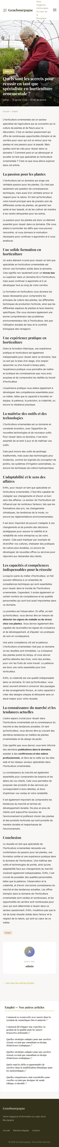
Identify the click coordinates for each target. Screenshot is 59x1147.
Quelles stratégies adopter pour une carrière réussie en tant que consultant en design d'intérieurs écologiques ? (28, 1042)
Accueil (6, 111)
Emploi (8, 71)
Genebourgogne (18, 10)
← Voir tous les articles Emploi (18, 983)
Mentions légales (21, 1130)
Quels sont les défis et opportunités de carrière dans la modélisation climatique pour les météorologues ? (29, 1067)
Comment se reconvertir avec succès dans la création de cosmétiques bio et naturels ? (28, 1019)
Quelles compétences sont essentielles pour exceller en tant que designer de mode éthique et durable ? (28, 1080)
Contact (36, 1130)
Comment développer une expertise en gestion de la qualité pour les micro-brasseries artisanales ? (25, 1029)
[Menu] (55, 10)
